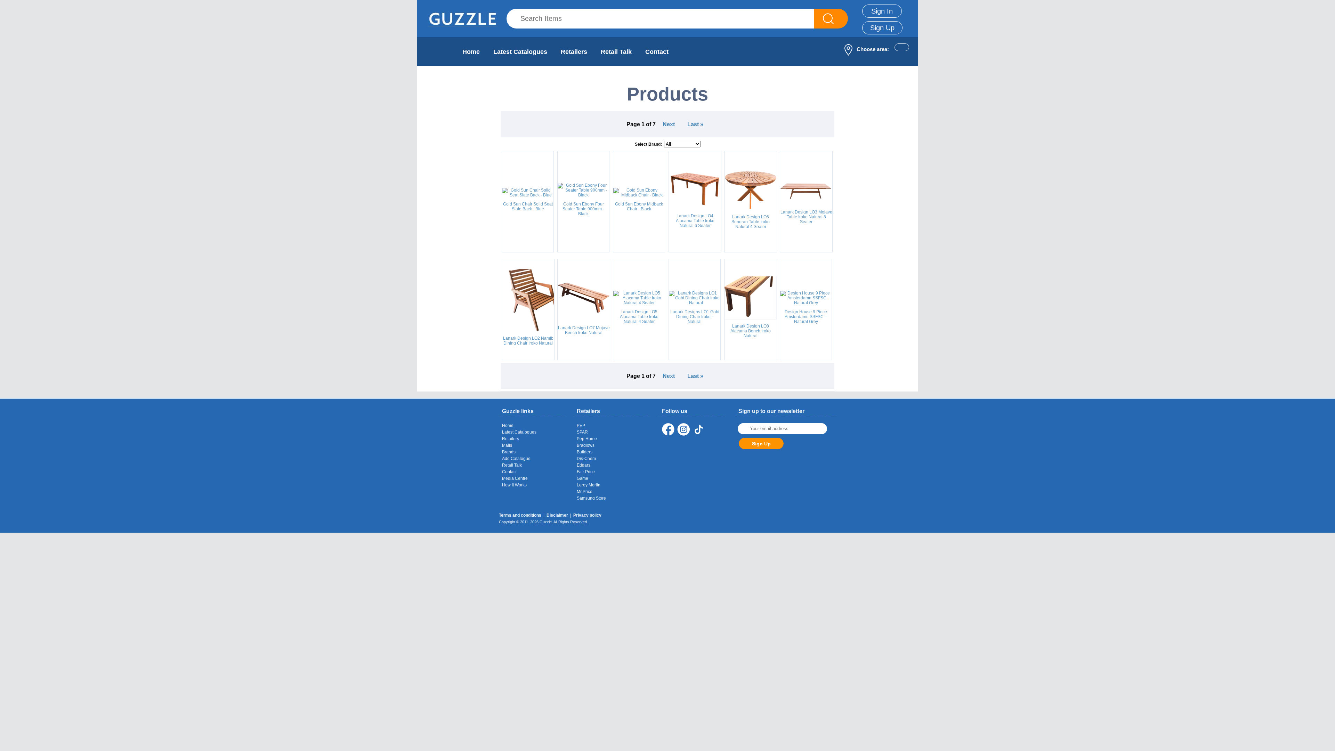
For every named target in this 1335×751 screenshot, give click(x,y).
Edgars (583, 465)
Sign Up (882, 28)
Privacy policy (587, 515)
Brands (509, 452)
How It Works (514, 485)
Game (582, 478)
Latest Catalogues (520, 51)
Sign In (882, 11)
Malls (507, 445)
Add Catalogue (516, 458)
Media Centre (515, 478)
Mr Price (584, 491)
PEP (581, 425)
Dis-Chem (586, 458)
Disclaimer (557, 515)
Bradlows (585, 445)
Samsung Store (591, 498)
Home (471, 51)
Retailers (574, 51)
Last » (695, 124)
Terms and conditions (520, 515)
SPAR (582, 432)
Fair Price (586, 471)
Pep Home (587, 438)
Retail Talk (616, 51)
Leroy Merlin (588, 485)
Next (669, 124)
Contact (657, 51)
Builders (584, 452)
